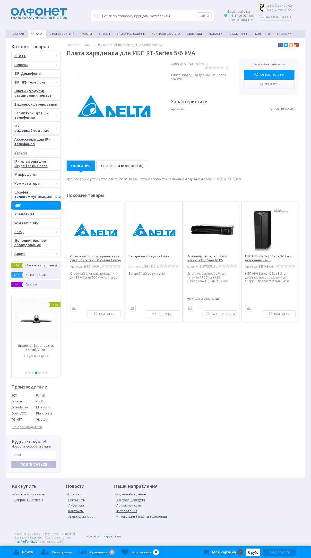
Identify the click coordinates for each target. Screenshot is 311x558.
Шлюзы (21, 64)
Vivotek (41, 419)
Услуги (86, 33)
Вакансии (284, 33)
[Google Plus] (296, 45)
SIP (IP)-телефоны (30, 82)
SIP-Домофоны (27, 73)
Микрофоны (25, 174)
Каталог (37, 33)
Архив (20, 253)
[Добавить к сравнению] (73, 308)
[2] (29, 373)
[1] (26, 373)
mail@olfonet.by (26, 542)
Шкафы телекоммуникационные (37, 194)
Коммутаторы (27, 183)
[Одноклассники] (291, 45)
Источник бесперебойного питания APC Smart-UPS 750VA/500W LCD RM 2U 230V (208, 260)
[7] (46, 373)
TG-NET (16, 419)
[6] (43, 373)
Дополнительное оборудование (30, 242)
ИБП (18, 205)
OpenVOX (18, 413)
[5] (39, 373)
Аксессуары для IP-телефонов (32, 141)
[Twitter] (286, 45)
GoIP (39, 401)
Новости (215, 33)
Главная (18, 33)
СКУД (19, 231)
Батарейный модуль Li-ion (149, 256)
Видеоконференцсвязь (35, 104)
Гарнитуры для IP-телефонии (31, 115)
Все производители (26, 427)
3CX (14, 395)
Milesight (42, 407)
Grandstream (21, 407)
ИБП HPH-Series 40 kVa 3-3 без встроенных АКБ (268, 258)
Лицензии (194, 33)
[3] (33, 373)
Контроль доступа (166, 33)
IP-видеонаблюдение (31, 128)
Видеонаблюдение (131, 33)
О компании (238, 33)
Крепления (24, 214)
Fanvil (40, 395)
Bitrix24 (104, 33)
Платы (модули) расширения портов (33, 93)
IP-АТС (20, 55)
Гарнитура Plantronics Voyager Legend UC (37, 348)
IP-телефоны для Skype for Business (31, 163)
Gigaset (17, 401)
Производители (62, 33)
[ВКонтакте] (280, 45)
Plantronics (44, 413)
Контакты (262, 33)
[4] (36, 373)
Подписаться (33, 464)
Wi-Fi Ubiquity (26, 223)
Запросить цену (272, 74)
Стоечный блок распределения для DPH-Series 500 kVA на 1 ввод (95, 258)
